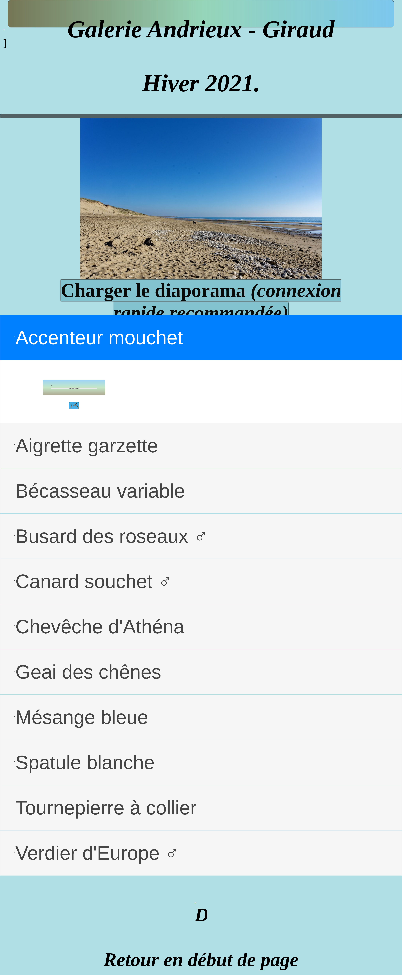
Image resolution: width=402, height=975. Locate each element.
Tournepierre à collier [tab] (106, 808)
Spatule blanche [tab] (85, 762)
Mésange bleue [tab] (81, 717)
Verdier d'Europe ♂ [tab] (97, 853)
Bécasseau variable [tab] (100, 491)
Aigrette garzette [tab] (86, 445)
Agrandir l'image (52, 385)
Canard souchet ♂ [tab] (94, 581)
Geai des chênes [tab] (88, 672)
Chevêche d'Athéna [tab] (99, 626)
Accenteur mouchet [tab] (99, 337)
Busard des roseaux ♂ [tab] (111, 536)
